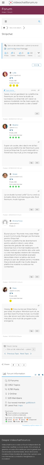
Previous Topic (12, 354)
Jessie (14, 174)
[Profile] (10, 78)
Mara (18, 49)
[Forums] (4, 28)
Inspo (20, 405)
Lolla (14, 73)
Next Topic (25, 354)
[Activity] (12, 78)
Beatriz (15, 125)
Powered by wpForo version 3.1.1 (32, 425)
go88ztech (30, 403)
